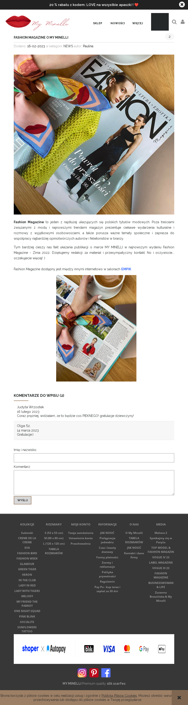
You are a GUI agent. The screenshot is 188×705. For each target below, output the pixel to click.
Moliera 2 (161, 533)
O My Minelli (134, 533)
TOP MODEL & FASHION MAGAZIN (161, 550)
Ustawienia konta (81, 538)
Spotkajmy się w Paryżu (161, 540)
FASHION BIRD (27, 553)
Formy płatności (107, 557)
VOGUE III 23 (160, 568)
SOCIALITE (27, 622)
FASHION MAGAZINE (161, 575)
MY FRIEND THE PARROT (27, 604)
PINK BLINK (27, 616)
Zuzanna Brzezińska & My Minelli (161, 597)
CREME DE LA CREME (27, 540)
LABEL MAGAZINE (161, 563)
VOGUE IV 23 (160, 557)
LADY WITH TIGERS (27, 591)
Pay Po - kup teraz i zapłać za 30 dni (107, 589)
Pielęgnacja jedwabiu (107, 540)
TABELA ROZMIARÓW (54, 551)
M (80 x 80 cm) (54, 538)
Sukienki (27, 533)
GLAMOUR (27, 564)
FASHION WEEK (27, 558)
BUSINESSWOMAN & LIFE (161, 585)
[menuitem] (97, 23)
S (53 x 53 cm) (54, 533)
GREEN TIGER (27, 569)
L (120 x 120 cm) (54, 544)
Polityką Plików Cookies (119, 695)
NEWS (68, 46)
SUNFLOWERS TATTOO (27, 629)
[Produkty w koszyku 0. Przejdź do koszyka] (160, 22)
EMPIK (126, 269)
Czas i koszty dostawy (107, 550)
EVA (27, 548)
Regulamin (107, 581)
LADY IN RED (27, 585)
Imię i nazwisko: (25, 450)
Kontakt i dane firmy (134, 555)
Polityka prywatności (107, 574)
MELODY (27, 596)
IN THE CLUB (27, 580)
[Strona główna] (36, 22)
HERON (27, 575)
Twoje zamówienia (80, 533)
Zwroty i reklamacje (107, 565)
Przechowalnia (81, 544)
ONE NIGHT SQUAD (27, 611)
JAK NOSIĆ (107, 533)
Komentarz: (22, 467)
